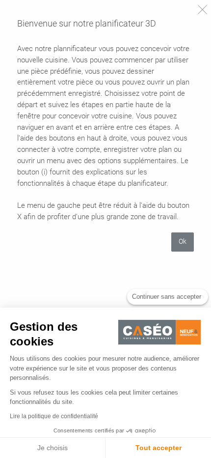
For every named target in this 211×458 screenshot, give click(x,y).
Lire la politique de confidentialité (54, 416)
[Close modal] (202, 9)
